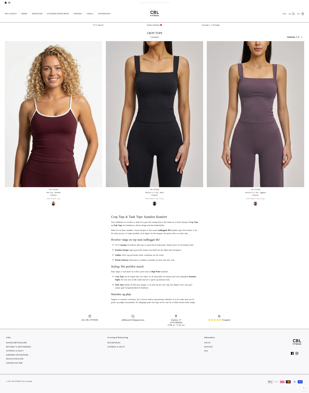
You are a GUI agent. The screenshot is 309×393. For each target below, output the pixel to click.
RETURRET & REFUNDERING (18, 347)
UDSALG (90, 13)
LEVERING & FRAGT (15, 351)
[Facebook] (6, 3)
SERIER (24, 13)
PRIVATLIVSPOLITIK (14, 359)
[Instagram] (9, 3)
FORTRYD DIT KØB (14, 363)
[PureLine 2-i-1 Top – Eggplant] (255, 114)
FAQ (206, 351)
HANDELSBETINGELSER (16, 342)
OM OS (207, 342)
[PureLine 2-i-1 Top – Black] (154, 114)
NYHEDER (78, 13)
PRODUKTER (37, 13)
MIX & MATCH (11, 13)
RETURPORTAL (114, 342)
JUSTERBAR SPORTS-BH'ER (58, 13)
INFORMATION (104, 13)
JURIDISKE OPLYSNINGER (17, 355)
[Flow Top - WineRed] (53, 114)
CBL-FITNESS (16, 381)
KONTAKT (208, 347)
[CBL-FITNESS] (154, 14)
